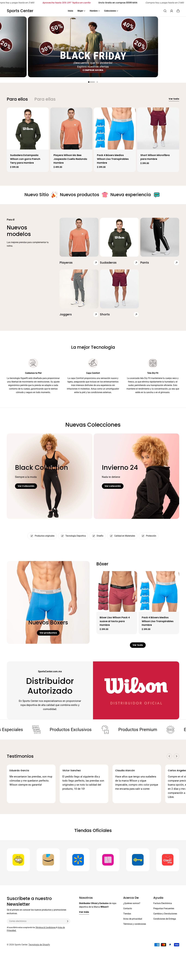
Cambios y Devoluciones (165, 913)
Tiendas (127, 913)
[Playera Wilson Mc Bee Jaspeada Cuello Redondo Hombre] (71, 128)
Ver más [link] (84, 912)
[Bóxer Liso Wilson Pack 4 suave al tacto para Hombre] (116, 591)
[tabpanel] (93, 139)
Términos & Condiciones (46, 927)
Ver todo (174, 98)
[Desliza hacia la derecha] (176, 756)
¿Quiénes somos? (131, 903)
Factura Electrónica (162, 903)
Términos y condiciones (134, 924)
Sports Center (20, 10)
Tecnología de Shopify (39, 944)
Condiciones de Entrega (164, 919)
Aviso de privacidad (132, 919)
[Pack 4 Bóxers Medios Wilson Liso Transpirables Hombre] (115, 128)
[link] (54, 194)
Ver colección (113, 486)
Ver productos (48, 632)
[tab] (17, 99)
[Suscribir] (67, 921)
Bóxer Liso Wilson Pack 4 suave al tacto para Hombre (115, 621)
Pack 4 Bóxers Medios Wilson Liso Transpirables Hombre (113, 158)
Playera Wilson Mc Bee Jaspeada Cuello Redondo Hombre (70, 158)
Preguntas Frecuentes (163, 908)
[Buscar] (165, 11)
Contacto (127, 908)
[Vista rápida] (45, 113)
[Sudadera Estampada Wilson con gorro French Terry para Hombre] (28, 128)
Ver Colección (26, 486)
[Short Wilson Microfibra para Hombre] (158, 128)
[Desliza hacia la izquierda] (169, 756)
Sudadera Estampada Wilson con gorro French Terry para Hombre (25, 158)
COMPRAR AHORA (93, 70)
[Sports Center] (18, 859)
